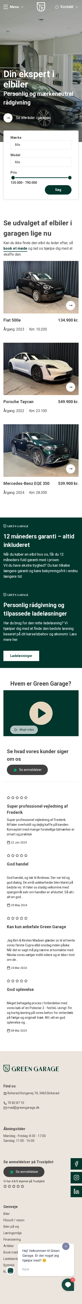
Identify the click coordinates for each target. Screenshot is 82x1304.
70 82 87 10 (16, 1103)
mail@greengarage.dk (23, 1107)
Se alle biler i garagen (33, 118)
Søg (58, 190)
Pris (13, 172)
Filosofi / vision (13, 1220)
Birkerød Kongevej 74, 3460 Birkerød (33, 1093)
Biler (6, 1214)
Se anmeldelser (30, 770)
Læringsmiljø (12, 1233)
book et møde (15, 248)
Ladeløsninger (21, 656)
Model (15, 155)
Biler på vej (11, 1226)
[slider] (13, 177)
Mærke (15, 137)
